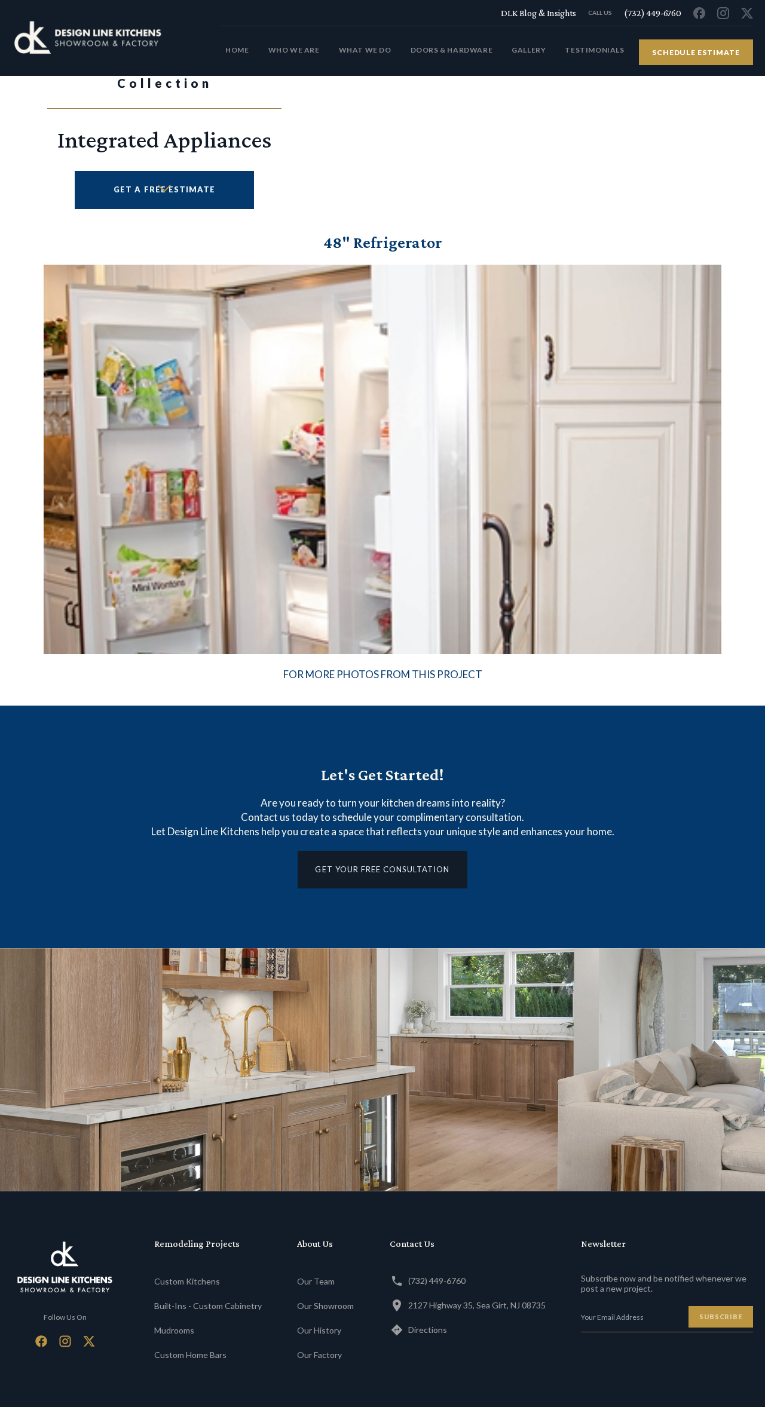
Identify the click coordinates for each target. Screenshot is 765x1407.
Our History (319, 1330)
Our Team (316, 1281)
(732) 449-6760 (437, 1281)
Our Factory (319, 1355)
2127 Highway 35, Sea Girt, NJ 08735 (477, 1305)
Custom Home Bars (190, 1355)
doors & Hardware (452, 49)
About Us (315, 1244)
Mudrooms (174, 1330)
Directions (427, 1330)
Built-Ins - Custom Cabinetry (208, 1306)
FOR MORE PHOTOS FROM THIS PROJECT (382, 674)
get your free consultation (382, 869)
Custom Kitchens (187, 1281)
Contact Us (412, 1244)
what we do (365, 49)
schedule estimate (696, 52)
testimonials (594, 49)
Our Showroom (325, 1306)
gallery (529, 49)
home (237, 49)
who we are (294, 49)
